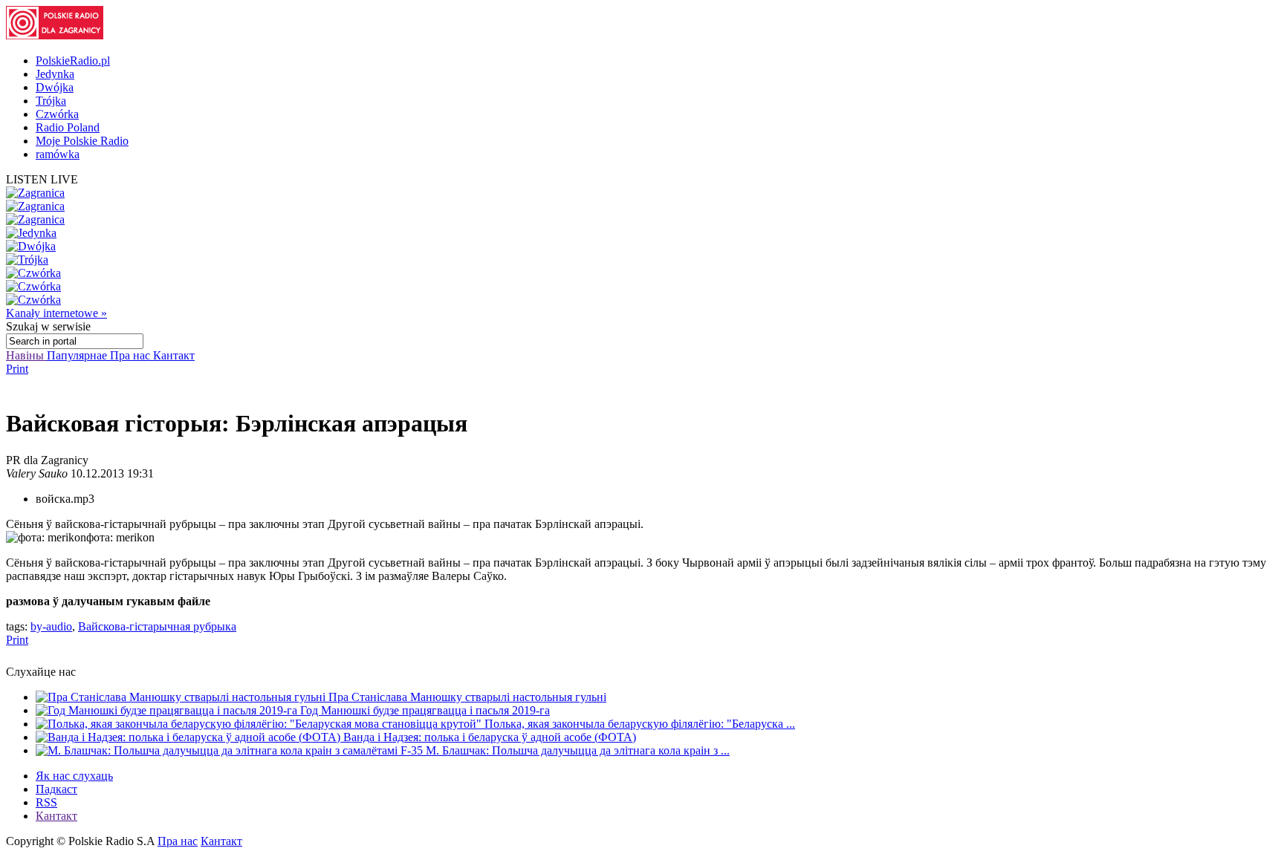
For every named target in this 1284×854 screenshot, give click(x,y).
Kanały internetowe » (56, 313)
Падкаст (56, 789)
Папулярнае (78, 355)
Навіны (26, 355)
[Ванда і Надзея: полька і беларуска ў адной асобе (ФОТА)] (189, 737)
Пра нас (131, 355)
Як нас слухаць (74, 775)
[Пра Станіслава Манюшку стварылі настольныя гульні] (182, 697)
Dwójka (55, 87)
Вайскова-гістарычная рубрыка (157, 626)
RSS (46, 802)
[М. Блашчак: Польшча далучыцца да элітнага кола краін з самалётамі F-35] (231, 750)
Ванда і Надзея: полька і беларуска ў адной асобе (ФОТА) (489, 737)
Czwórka (57, 114)
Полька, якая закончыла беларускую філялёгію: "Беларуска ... (639, 723)
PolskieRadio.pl (73, 60)
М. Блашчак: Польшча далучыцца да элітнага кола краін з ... (578, 750)
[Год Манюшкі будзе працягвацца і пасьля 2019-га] (168, 710)
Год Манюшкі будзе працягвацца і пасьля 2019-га (425, 710)
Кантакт (174, 355)
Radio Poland (68, 127)
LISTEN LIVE (42, 179)
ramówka (58, 154)
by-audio (51, 626)
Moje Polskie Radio (82, 140)
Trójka (51, 100)
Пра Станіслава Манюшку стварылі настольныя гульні (467, 697)
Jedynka (55, 74)
